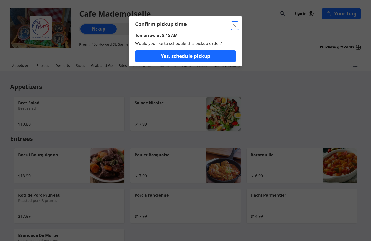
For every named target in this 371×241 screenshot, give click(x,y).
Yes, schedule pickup (185, 56)
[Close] (235, 26)
